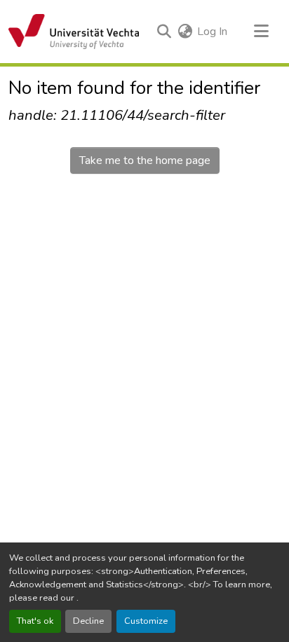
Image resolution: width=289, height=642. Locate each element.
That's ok (35, 621)
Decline (88, 621)
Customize (146, 621)
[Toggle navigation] (261, 31)
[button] (73, 31)
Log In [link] (212, 31)
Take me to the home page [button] (144, 160)
